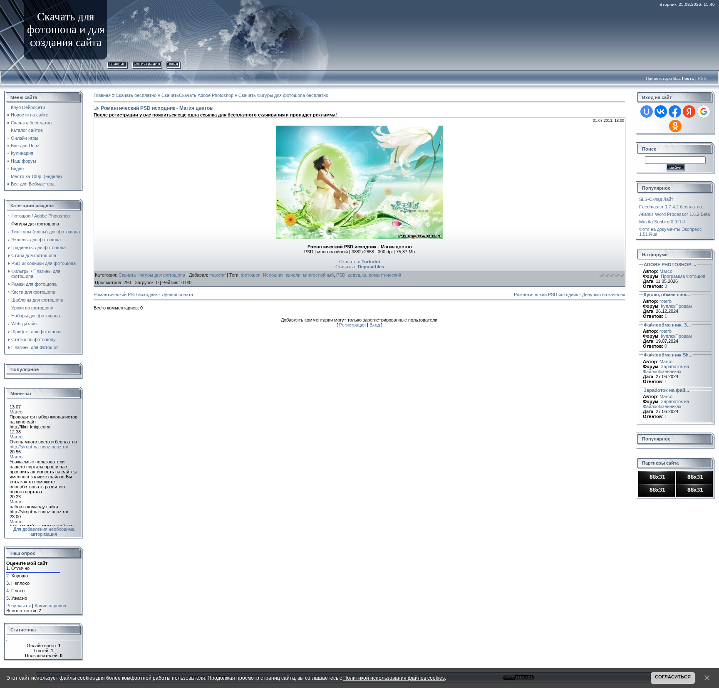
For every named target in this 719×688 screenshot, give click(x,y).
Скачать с (359, 261)
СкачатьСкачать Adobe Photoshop (197, 95)
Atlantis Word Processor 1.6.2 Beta (674, 214)
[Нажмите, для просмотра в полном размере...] (359, 128)
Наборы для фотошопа (35, 315)
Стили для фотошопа (33, 255)
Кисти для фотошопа (33, 292)
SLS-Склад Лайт (656, 199)
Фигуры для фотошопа (35, 223)
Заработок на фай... (666, 390)
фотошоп (250, 274)
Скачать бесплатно (136, 95)
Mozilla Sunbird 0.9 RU (662, 221)
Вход (173, 63)
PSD (340, 274)
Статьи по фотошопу (33, 339)
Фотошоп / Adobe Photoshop (40, 215)
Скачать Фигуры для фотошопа (152, 274)
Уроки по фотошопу (32, 307)
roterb (665, 301)
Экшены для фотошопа (36, 239)
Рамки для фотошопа (34, 284)
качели (293, 274)
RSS (702, 78)
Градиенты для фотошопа (38, 247)
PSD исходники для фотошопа (43, 263)
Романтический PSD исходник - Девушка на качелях (569, 294)
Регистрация (147, 63)
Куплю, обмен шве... (667, 294)
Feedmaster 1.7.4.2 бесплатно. (671, 206)
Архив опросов (50, 605)
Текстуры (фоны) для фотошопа (45, 231)
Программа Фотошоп (683, 276)
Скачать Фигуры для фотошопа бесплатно (283, 95)
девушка (357, 274)
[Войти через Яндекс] (689, 111)
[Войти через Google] (703, 111)
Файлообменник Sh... (668, 354)
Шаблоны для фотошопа (37, 299)
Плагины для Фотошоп (35, 347)
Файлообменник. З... (667, 324)
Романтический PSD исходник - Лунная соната (143, 294)
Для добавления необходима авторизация (43, 532)
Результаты (18, 605)
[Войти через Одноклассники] (675, 126)
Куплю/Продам (676, 306)
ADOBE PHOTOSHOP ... (670, 264)
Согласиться (673, 676)
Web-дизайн (24, 323)
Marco (665, 271)
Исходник (273, 274)
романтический (385, 274)
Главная (117, 63)
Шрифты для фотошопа (36, 331)
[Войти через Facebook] (675, 111)
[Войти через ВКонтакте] (661, 111)
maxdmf (217, 274)
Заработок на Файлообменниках (666, 369)
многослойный (318, 274)
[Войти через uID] (646, 111)
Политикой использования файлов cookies (394, 678)
